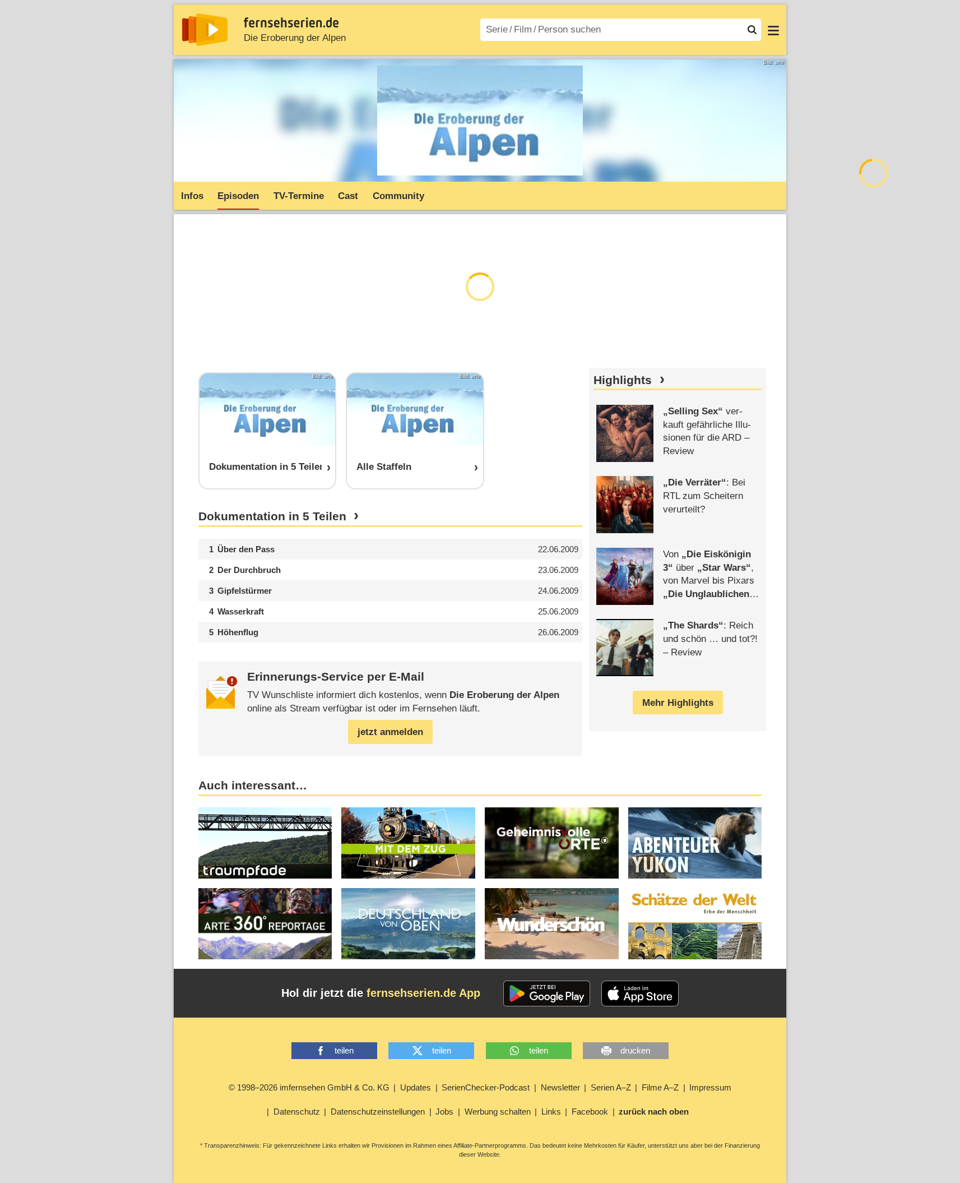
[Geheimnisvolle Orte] (552, 843)
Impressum (710, 1087)
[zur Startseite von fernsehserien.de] (205, 29)
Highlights (622, 380)
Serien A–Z (611, 1087)
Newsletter (560, 1087)
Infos (192, 196)
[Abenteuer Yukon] (695, 843)
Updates (415, 1087)
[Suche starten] (752, 30)
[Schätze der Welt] (695, 923)
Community (398, 196)
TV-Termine (298, 196)
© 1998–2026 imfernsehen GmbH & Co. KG (309, 1087)
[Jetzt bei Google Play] (546, 993)
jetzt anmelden (390, 732)
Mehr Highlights (677, 702)
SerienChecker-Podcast (486, 1087)
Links (551, 1111)
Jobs (444, 1111)
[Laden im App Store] (640, 993)
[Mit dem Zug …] (408, 843)
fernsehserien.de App (423, 993)
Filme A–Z (660, 1087)
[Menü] (773, 29)
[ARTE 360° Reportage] (265, 923)
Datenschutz (296, 1111)
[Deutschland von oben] (408, 923)
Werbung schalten (498, 1111)
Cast (348, 196)
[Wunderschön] (552, 923)
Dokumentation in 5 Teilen (272, 516)
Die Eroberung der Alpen (295, 38)
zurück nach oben (654, 1111)
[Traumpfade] (265, 843)
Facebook (590, 1111)
